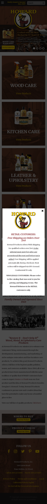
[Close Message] (42, 210)
